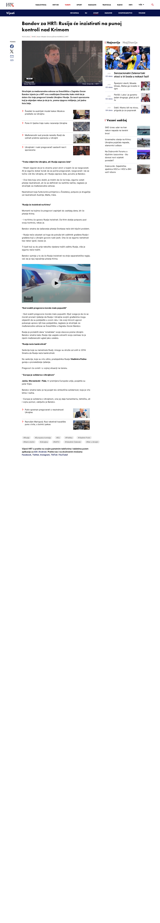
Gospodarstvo (125, 13)
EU (86, 13)
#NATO (56, 442)
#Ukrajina (44, 442)
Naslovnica (41, 5)
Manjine (108, 13)
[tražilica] (153, 5)
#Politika (68, 438)
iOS (36, 451)
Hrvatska (74, 13)
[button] (56, 283)
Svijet (95, 13)
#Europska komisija (43, 438)
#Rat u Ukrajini (92, 442)
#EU (58, 438)
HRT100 (55, 5)
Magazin (92, 5)
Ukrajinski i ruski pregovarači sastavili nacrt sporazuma (45, 148)
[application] (56, 283)
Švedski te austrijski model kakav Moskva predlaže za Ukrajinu (44, 112)
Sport (79, 5)
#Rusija (26, 438)
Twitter (35, 454)
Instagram (45, 454)
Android (42, 451)
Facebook (26, 454)
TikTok (53, 454)
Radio (119, 5)
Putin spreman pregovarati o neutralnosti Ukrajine (44, 411)
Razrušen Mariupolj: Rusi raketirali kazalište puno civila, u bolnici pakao (45, 423)
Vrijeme (141, 13)
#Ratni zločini (29, 442)
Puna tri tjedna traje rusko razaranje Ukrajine (46, 123)
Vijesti (67, 5)
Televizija (106, 5)
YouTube (62, 454)
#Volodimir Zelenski (73, 442)
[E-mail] (14, 56)
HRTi (130, 5)
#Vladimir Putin (84, 438)
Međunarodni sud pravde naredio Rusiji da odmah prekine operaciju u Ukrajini (45, 136)
